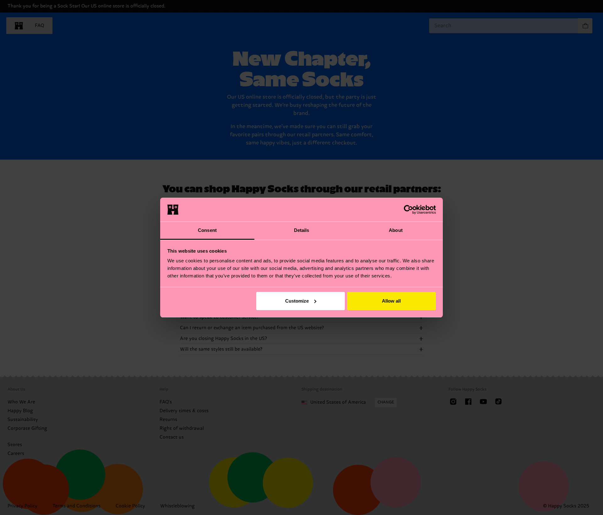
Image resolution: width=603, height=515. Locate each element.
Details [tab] (301, 230)
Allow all (391, 301)
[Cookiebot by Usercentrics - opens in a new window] (408, 209)
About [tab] (396, 230)
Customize (297, 301)
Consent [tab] (207, 230)
